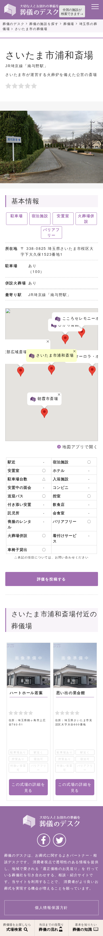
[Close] (48, 342)
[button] (65, 339)
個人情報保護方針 (51, 907)
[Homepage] (31, 5)
